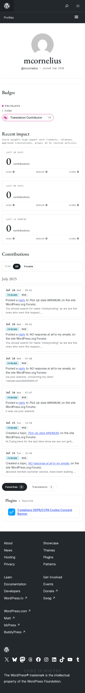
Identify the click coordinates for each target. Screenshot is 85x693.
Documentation (15, 584)
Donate (50, 591)
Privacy (9, 564)
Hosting (9, 557)
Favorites (13, 486)
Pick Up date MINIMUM (43, 433)
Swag (49, 598)
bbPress (12, 625)
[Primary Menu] (76, 17)
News (8, 550)
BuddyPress (15, 632)
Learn (8, 577)
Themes (49, 550)
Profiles (9, 17)
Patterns (49, 564)
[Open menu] (78, 6)
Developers (12, 591)
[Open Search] (66, 6)
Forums (28, 266)
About (8, 543)
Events (48, 584)
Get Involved (52, 577)
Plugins (48, 557)
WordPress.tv (15, 598)
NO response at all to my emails (48, 463)
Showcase (51, 543)
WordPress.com (17, 611)
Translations (42, 486)
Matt (9, 618)
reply (21, 300)
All (16, 266)
